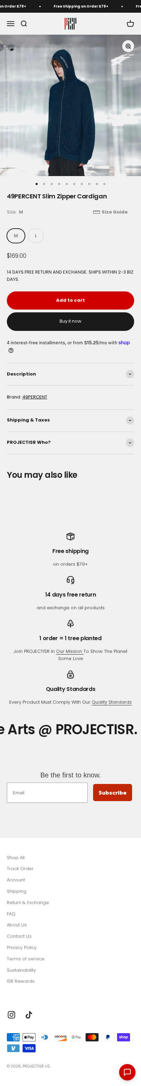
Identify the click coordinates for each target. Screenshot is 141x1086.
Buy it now (70, 321)
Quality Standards (112, 702)
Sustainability (21, 970)
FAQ (11, 914)
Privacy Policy (22, 947)
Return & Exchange (28, 902)
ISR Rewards (21, 981)
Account (16, 880)
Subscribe (113, 792)
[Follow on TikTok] (29, 1014)
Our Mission (70, 651)
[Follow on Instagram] (11, 1014)
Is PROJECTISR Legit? (29, 992)
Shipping (16, 891)
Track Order (20, 868)
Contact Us (19, 936)
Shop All (16, 857)
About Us (17, 925)
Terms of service (25, 959)
